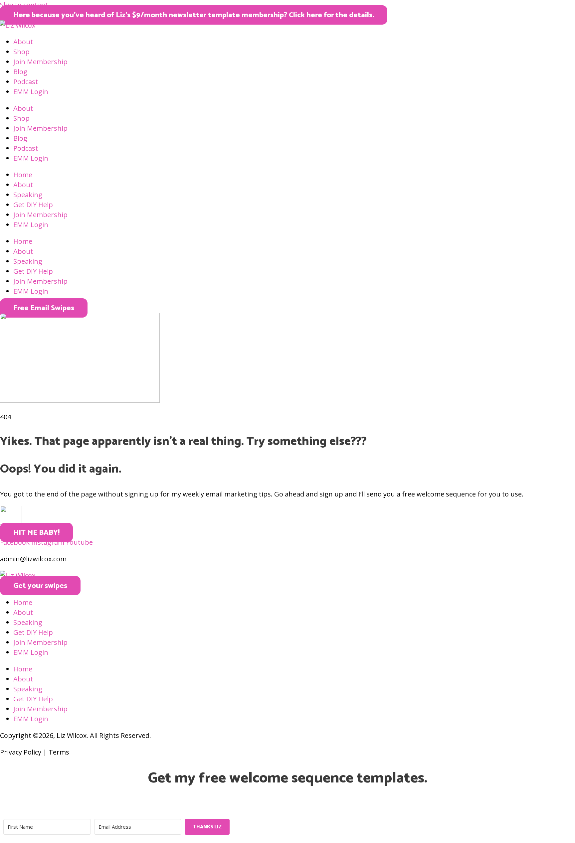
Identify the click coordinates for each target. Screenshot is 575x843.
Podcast (25, 81)
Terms (59, 752)
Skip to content (24, 4)
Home (22, 174)
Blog (20, 71)
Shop (21, 51)
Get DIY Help (33, 204)
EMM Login (30, 91)
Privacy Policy (20, 752)
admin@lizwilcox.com (33, 558)
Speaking (27, 194)
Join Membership (40, 61)
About (23, 41)
